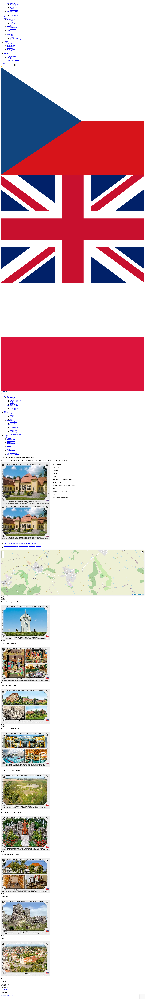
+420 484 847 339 (5, 989)
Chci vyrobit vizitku (14, 14)
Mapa (5, 16)
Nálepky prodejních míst (15, 39)
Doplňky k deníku (14, 33)
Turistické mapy (13, 35)
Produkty (6, 18)
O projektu (6, 42)
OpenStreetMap (141, 594)
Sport (11, 25)
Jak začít (6, 1)
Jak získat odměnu (14, 7)
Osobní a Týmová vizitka (16, 6)
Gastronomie (13, 23)
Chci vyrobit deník (14, 15)
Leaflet (134, 594)
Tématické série (13, 27)
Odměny (12, 8)
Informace (6, 53)
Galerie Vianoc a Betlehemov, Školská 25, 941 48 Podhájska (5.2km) (20, 543)
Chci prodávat (13, 12)
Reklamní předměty (14, 38)
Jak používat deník (14, 4)
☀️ (1, 66)
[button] (3, 552)
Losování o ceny (14, 10)
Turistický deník (13, 31)
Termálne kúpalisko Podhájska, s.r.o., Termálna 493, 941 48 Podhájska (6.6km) (22, 546)
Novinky (6, 41)
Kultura (11, 22)
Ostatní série (13, 29)
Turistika (12, 20)
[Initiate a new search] (142, 552)
